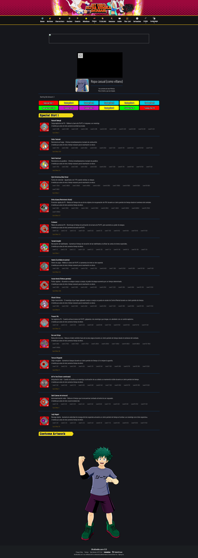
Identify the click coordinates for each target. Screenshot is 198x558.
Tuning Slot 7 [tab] (89, 108)
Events (77, 21)
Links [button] (145, 21)
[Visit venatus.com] (118, 74)
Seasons (112, 21)
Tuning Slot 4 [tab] (129, 103)
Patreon (86, 552)
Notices (50, 21)
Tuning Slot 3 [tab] (109, 103)
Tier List (127, 21)
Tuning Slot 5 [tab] (149, 103)
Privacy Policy (79, 552)
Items (94, 21)
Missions (86, 21)
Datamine (137, 21)
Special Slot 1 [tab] (48, 103)
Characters (59, 21)
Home (42, 21)
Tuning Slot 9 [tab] (129, 108)
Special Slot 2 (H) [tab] (48, 108)
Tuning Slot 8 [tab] (109, 108)
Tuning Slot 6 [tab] (69, 108)
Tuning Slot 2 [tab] (89, 103)
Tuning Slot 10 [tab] (149, 108)
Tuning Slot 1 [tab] (68, 103)
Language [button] (154, 21)
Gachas (69, 21)
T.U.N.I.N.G (102, 21)
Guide (119, 21)
